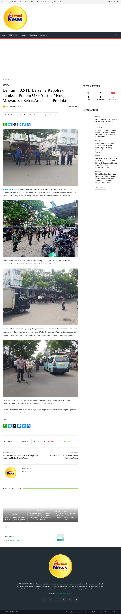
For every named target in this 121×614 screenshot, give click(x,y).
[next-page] (7, 526)
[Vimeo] (114, 1)
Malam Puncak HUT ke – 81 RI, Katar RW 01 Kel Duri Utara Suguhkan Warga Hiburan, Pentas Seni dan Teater (65, 515)
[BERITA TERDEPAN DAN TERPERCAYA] (15, 18)
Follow (101, 92)
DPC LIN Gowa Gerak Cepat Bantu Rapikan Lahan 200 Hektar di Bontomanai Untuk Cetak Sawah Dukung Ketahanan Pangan (106, 163)
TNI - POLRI (40, 510)
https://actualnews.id (27, 471)
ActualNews (12, 106)
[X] (111, 1)
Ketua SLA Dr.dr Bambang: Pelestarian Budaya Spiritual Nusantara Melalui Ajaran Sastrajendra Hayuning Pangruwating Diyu (105, 178)
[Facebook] (106, 1)
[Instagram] (109, 1)
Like (88, 92)
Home (5, 80)
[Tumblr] (70, 599)
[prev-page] (4, 526)
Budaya (98, 171)
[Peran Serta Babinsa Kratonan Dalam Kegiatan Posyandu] (15, 507)
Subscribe (113, 92)
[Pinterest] (63, 599)
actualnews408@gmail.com (64, 593)
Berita (10, 80)
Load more (99, 188)
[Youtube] (117, 1)
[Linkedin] (57, 599)
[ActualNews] (4, 106)
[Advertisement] (60, 57)
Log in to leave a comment (13, 540)
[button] (116, 35)
